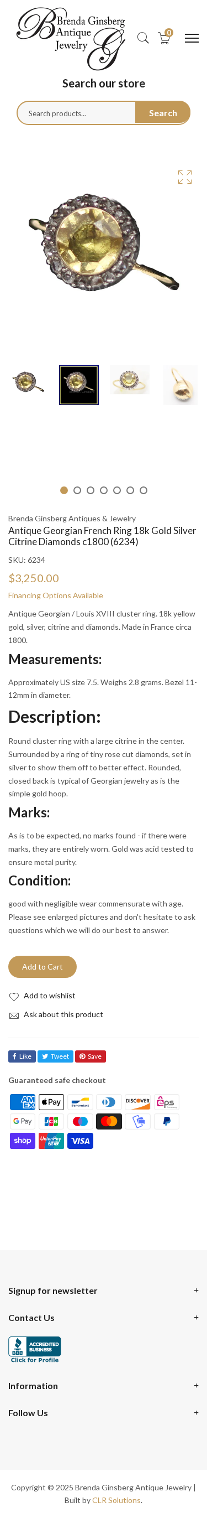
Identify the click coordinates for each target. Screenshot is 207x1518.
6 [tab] (130, 490)
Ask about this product (62, 1014)
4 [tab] (104, 490)
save (95, 1056)
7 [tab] (143, 490)
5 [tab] (117, 490)
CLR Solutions (116, 1500)
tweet (60, 1056)
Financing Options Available (55, 595)
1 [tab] (64, 490)
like (25, 1056)
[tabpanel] (28, 385)
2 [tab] (77, 490)
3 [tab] (90, 490)
